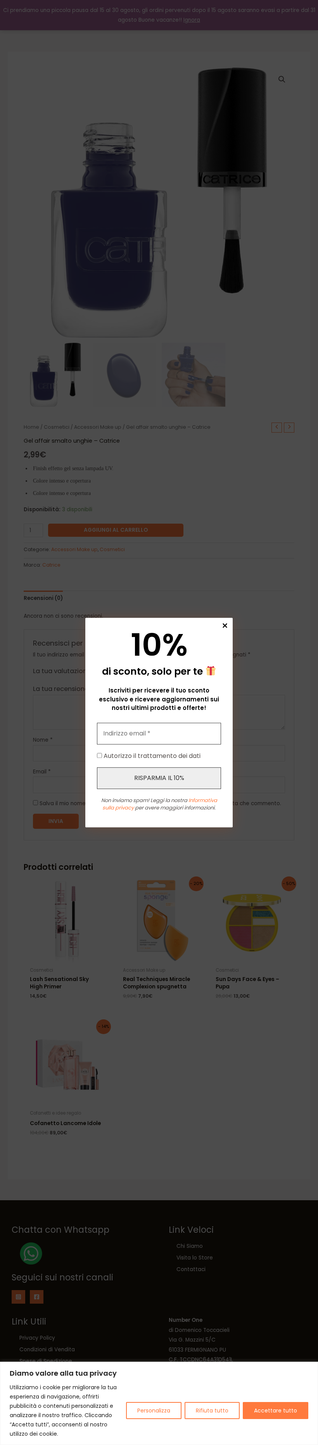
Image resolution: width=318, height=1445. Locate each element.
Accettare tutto (275, 1410)
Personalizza (153, 1410)
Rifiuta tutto (212, 1410)
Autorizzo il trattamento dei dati (151, 755)
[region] (159, 1403)
